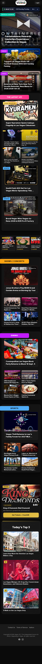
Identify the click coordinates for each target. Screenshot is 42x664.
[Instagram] (23, 640)
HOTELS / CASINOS (7, 14)
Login (37, 3)
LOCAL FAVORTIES (10, 103)
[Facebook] (19, 640)
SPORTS (6, 168)
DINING (4, 51)
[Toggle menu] (3, 3)
